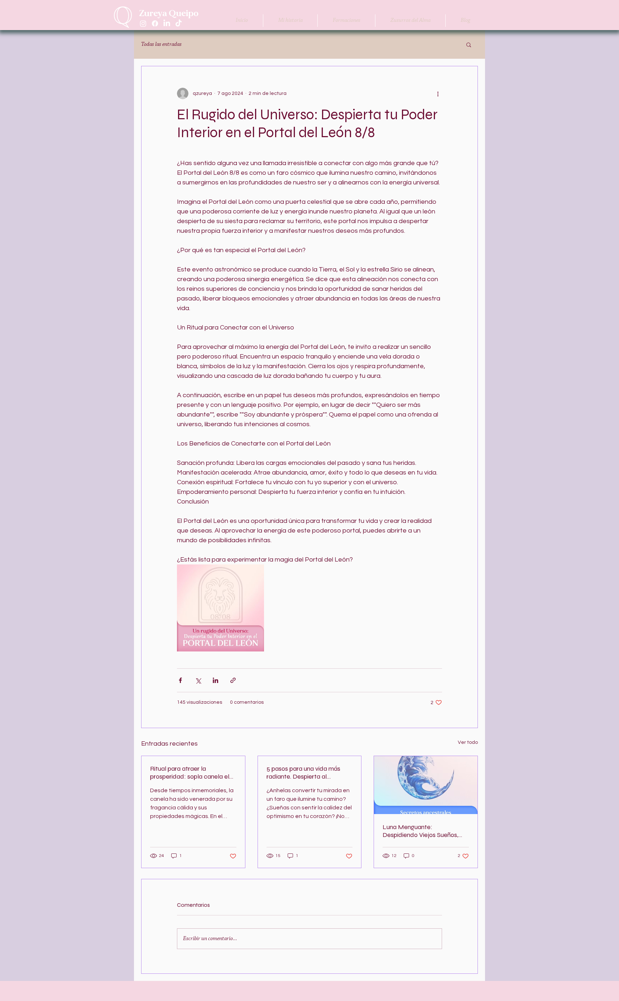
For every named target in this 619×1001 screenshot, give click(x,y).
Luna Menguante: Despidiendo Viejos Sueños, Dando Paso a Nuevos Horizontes (420, 831)
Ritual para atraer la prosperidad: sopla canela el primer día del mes (189, 772)
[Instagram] (143, 23)
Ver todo (468, 742)
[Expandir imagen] (220, 607)
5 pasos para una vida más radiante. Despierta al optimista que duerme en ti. (304, 772)
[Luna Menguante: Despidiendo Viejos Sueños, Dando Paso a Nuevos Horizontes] (426, 785)
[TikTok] (178, 23)
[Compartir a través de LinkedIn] (215, 680)
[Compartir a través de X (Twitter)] (198, 680)
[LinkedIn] (167, 23)
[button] (468, 44)
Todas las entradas (161, 44)
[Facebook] (155, 23)
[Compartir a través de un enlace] (233, 680)
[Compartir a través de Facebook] (180, 680)
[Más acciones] (437, 93)
